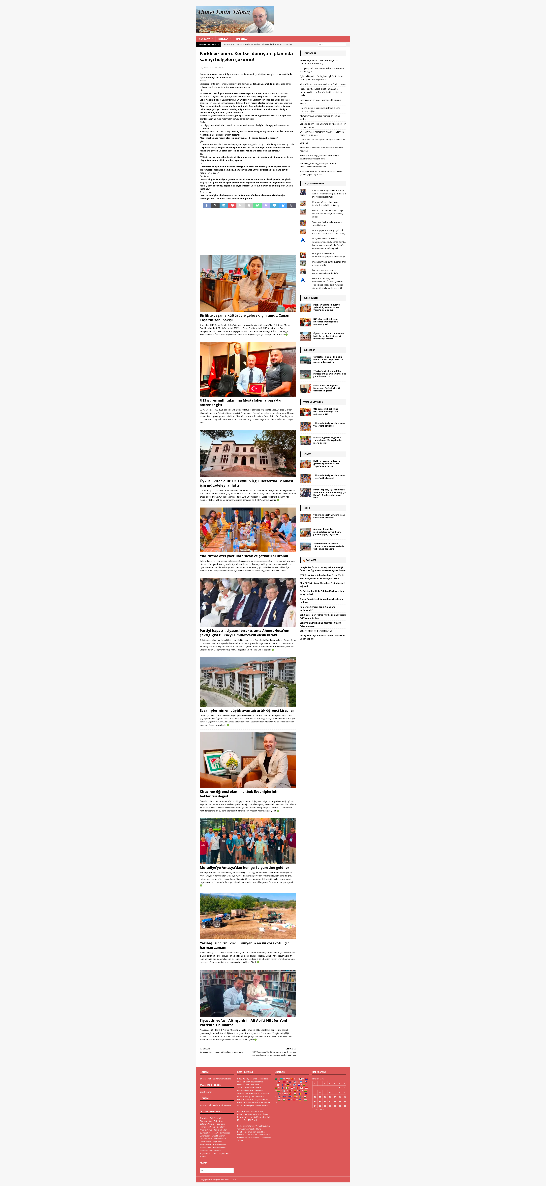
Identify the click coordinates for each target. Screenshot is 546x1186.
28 (335, 1106)
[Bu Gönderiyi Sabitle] (232, 205)
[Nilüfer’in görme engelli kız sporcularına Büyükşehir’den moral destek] (305, 440)
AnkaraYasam (220, 1138)
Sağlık (306, 508)
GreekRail (261, 1132)
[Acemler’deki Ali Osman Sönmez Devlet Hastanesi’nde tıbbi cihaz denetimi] (305, 546)
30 (345, 1106)
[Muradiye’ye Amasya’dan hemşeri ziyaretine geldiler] (248, 841)
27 (330, 1106)
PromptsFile (242, 1137)
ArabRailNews (206, 1130)
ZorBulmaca (225, 1133)
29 (340, 1106)
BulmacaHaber (262, 1105)
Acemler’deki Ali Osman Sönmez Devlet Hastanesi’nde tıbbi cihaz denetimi (328, 546)
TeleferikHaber (216, 1118)
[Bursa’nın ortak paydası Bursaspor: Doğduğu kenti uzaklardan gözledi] (305, 388)
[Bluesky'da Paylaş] (283, 205)
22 (340, 1101)
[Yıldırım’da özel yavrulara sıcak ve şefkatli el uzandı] (248, 530)
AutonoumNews (208, 1127)
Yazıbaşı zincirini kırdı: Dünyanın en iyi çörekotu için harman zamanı (245, 945)
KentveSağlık (243, 1117)
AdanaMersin (205, 1144)
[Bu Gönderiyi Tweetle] (215, 205)
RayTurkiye (253, 1114)
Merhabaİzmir (219, 1147)
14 (335, 1097)
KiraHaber (265, 1102)
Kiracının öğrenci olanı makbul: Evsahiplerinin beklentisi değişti (239, 793)
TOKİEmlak (252, 1120)
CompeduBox (223, 1153)
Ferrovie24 (219, 1150)
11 (320, 1097)
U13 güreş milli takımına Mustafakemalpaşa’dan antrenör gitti (241, 402)
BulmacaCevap (206, 1133)
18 (320, 1101)
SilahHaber (259, 1096)
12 (325, 1097)
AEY (216, 1133)
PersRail (240, 1132)
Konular (223, 39)
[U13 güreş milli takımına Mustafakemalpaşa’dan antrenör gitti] (248, 369)
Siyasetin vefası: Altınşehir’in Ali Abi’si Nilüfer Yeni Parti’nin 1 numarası (243, 1022)
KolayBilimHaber (261, 1099)
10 (315, 1097)
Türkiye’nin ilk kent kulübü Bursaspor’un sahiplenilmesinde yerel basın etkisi (329, 374)
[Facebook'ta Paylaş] (207, 205)
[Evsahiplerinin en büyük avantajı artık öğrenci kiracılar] (248, 682)
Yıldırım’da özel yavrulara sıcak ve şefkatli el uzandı (244, 555)
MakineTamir (243, 1096)
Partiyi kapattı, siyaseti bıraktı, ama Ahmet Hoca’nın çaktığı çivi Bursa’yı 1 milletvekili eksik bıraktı (244, 632)
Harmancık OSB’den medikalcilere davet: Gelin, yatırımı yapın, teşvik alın (327, 532)
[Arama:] (332, 44)
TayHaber (217, 1141)
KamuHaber (254, 1093)
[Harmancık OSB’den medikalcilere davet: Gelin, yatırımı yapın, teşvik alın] (305, 532)
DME (256, 1134)
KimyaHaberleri (220, 1130)
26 (325, 1106)
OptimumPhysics (207, 1124)
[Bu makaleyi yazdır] (249, 205)
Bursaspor (309, 350)
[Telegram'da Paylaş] (274, 205)
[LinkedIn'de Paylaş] (224, 205)
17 (315, 1101)
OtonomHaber (206, 1121)
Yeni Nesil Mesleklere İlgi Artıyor (316, 630)
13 (330, 1097)
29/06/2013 (208, 67)
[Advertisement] (248, 231)
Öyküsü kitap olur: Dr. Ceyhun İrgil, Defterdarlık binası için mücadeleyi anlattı (246, 483)
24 (315, 1106)
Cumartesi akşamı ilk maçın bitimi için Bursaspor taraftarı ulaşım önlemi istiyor (328, 359)
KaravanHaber (206, 1150)
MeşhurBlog (242, 1120)
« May (315, 1109)
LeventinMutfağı (256, 1117)
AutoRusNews (264, 1134)
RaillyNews (218, 1121)
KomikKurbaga (257, 1111)
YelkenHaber (243, 1093)
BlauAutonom (205, 1147)
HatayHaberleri (220, 1144)
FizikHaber (220, 1124)
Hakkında (241, 39)
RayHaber (311, 560)
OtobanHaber (254, 1102)
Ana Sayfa (204, 39)
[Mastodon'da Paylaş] (266, 205)
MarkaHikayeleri (248, 1105)
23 (345, 1101)
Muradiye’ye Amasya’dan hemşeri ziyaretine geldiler (244, 867)
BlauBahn (221, 1127)
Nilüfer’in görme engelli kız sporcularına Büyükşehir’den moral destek (327, 440)
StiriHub (250, 1134)
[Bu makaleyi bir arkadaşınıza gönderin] (240, 205)
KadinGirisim (206, 1138)
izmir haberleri (206, 1092)
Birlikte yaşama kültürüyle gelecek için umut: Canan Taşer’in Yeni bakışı (244, 317)
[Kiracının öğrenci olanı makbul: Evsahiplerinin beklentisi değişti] (248, 760)
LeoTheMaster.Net (245, 1099)
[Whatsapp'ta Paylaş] (257, 205)
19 (325, 1101)
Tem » (321, 1109)
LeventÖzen (205, 1136)
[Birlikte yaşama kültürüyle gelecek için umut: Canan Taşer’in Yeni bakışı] (248, 283)
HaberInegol (242, 1102)
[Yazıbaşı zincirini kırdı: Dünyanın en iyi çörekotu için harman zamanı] (248, 916)
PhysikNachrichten (208, 1153)
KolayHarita (242, 1114)
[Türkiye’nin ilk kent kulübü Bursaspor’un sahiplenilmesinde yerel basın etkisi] (305, 374)
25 (320, 1106)
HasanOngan (205, 1141)
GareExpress (243, 1129)
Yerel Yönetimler (313, 402)
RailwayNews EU (255, 1137)
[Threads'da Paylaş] (291, 205)
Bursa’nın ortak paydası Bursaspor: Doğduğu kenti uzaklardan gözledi (326, 388)
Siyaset (307, 454)
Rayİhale (267, 1117)
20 (330, 1101)
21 (335, 1101)
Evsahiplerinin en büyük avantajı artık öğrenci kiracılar (247, 710)
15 (340, 1097)
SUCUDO (203, 1156)
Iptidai (251, 1096)
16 (345, 1097)
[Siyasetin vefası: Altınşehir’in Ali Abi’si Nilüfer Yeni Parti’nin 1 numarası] (248, 993)
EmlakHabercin (218, 1136)
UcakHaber (264, 1093)
